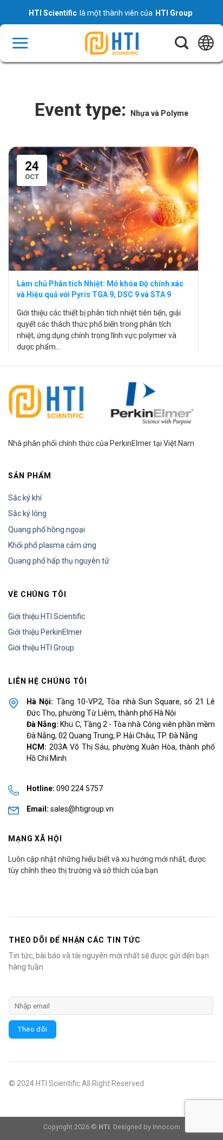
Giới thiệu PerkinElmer (45, 632)
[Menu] (20, 43)
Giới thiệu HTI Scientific (46, 616)
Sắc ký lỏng (27, 513)
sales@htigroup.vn (82, 809)
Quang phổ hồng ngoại (46, 529)
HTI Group (173, 13)
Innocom (166, 1127)
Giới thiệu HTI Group (41, 647)
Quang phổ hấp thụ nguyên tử (58, 561)
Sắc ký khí (25, 497)
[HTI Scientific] (111, 43)
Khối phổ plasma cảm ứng (52, 545)
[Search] (181, 43)
